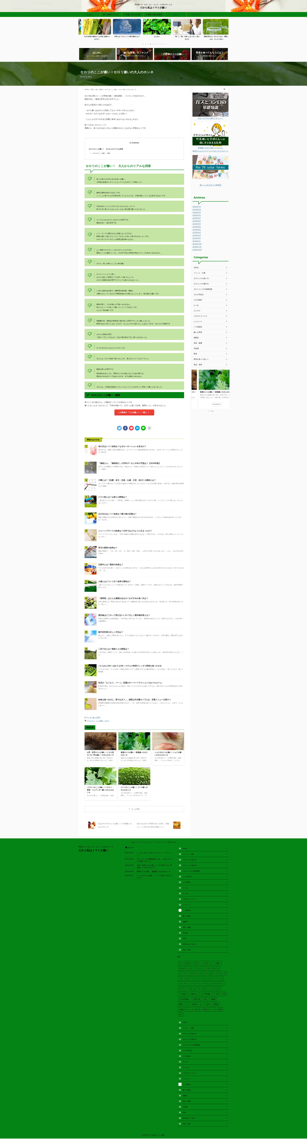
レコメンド (198, 321)
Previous (82, 31)
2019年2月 (196, 238)
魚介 (180, 1014)
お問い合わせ (171, 842)
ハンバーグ (218, 978)
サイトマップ (197, 14)
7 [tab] (157, 44)
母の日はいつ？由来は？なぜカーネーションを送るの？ (122, 446)
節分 (208, 1004)
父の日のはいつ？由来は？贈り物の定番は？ (117, 514)
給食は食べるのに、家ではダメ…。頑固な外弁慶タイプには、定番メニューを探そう (134, 699)
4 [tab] (150, 44)
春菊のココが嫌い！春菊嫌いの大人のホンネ (153, 871)
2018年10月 (197, 250)
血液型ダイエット (185, 1009)
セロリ (107, 721)
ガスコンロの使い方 (201, 278)
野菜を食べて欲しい (201, 359)
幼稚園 (213, 999)
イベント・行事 (199, 273)
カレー (181, 973)
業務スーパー (183, 1004)
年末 (205, 999)
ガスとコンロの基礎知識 (203, 289)
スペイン (202, 973)
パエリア (195, 984)
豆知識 (196, 348)
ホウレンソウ (207, 989)
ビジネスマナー (217, 984)
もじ (190, 968)
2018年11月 (196, 247)
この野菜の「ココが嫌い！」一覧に (132, 412)
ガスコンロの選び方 (201, 284)
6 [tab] (155, 44)
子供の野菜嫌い (184, 999)
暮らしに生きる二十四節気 (210, 185)
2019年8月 (196, 221)
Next (225, 31)
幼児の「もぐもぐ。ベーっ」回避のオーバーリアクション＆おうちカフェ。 (131, 682)
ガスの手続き (199, 294)
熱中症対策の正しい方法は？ (110, 632)
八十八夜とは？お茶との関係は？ (112, 497)
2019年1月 (196, 241)
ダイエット (221, 973)
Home (133, 842)
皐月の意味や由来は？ (108, 547)
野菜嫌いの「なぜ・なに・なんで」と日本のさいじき (96, 847)
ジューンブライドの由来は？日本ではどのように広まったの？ (125, 531)
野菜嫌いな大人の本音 (132, 14)
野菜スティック (209, 1009)
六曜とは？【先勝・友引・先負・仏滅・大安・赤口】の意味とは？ (127, 480)
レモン (217, 989)
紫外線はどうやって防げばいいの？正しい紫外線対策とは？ (124, 615)
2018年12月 (197, 244)
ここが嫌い (100, 721)
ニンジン (197, 978)
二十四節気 (198, 327)
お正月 (187, 963)
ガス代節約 (198, 300)
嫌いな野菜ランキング (111, 14)
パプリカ (205, 984)
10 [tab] (165, 44)
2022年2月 (196, 218)
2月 (180, 963)
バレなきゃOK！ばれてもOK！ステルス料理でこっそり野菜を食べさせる (130, 666)
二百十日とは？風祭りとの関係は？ (113, 649)
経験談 (196, 338)
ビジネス (197, 311)
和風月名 (194, 994)
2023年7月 (196, 207)
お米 (195, 963)
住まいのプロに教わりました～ (210, 118)
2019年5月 (196, 230)
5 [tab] (153, 44)
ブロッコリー (193, 989)
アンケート (91, 721)
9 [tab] (162, 44)
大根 (216, 994)
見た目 (197, 1009)
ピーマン (182, 989)
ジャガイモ (191, 973)
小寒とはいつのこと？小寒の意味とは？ (93, 36)
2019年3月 (196, 235)
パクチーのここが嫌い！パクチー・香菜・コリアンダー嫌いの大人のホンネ (100, 789)
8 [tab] (160, 44)
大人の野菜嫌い (206, 994)
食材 (220, 1009)
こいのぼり (205, 963)
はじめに (89, 14)
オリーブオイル (213, 968)
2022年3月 (196, 215)
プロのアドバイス (200, 316)
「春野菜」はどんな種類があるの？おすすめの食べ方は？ (123, 598)
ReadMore (210, 404)
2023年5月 (196, 209)
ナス (189, 978)
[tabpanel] (94, 30)
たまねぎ (182, 968)
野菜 (195, 354)
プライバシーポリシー (145, 842)
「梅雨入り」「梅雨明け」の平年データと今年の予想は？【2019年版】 (129, 463)
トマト (181, 978)
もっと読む (135, 809)
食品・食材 (198, 364)
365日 (196, 267)
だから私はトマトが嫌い (153, 7)
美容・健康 (198, 343)
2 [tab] (146, 44)
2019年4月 (196, 232)
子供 (223, 994)
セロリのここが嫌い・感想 (101, 153)
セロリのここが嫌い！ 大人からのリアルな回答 (106, 149)
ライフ (175, 14)
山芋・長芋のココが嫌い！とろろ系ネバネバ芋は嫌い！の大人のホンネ (154, 866)
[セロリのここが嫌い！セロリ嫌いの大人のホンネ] (137, 428)
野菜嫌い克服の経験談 (154, 14)
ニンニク (207, 978)
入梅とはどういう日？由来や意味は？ (114, 581)
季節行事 (197, 999)
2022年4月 (196, 212)
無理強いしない (197, 1004)
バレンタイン (183, 984)
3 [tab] (148, 44)
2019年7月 (196, 224)
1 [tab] (143, 44)
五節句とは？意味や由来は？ (110, 564)
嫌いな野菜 (96, 717)
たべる (89, 717)
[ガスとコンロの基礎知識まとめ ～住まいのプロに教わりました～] (210, 115)
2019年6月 (196, 227)
